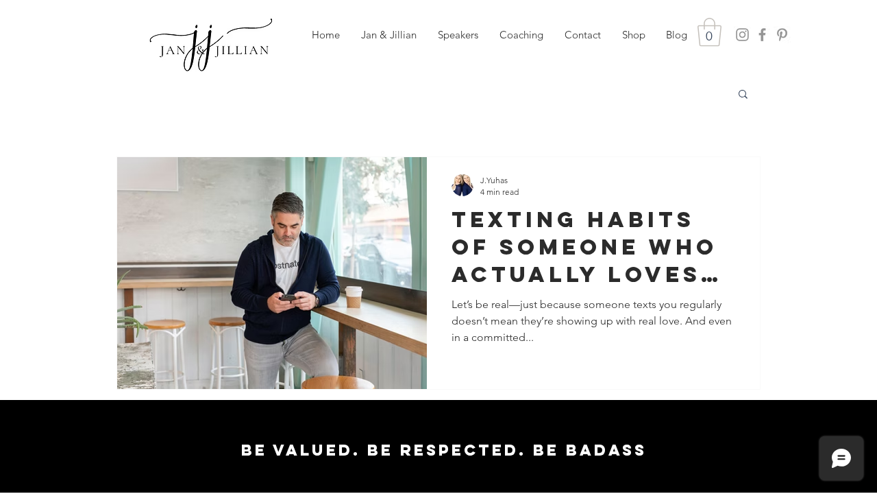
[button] (458, 35)
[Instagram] (742, 34)
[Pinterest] (782, 34)
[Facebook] (762, 34)
